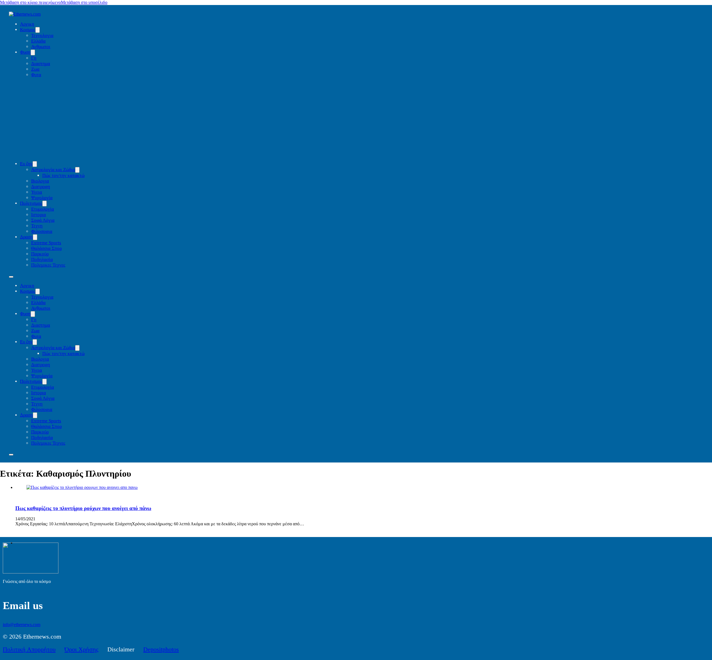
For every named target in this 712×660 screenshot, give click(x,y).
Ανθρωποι (40, 46)
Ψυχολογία (42, 197)
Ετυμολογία (42, 209)
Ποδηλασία (42, 259)
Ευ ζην (26, 163)
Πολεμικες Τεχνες (48, 265)
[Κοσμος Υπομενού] (37, 30)
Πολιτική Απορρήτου (29, 649)
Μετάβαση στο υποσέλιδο (84, 2)
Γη (33, 58)
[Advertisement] (361, 119)
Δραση (26, 237)
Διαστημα (40, 63)
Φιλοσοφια (41, 231)
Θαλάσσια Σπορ (46, 248)
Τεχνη (37, 225)
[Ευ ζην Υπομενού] (35, 164)
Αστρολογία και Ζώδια (53, 169)
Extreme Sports (46, 242)
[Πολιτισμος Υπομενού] (44, 203)
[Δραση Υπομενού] (35, 237)
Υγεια (36, 192)
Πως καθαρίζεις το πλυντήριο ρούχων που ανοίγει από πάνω (83, 508)
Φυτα (36, 74)
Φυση (25, 52)
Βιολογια (40, 181)
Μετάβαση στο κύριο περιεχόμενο (30, 2)
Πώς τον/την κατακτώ (63, 175)
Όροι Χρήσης (81, 649)
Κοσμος (27, 29)
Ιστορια (38, 214)
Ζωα (35, 69)
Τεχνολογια (42, 35)
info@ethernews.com (21, 624)
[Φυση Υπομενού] (33, 52)
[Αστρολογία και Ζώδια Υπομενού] (77, 170)
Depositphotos (161, 649)
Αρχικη (27, 24)
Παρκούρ (40, 254)
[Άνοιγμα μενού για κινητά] (11, 277)
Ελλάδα (38, 41)
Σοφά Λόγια (43, 220)
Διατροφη (40, 186)
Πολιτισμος (31, 203)
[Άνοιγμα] (11, 454)
